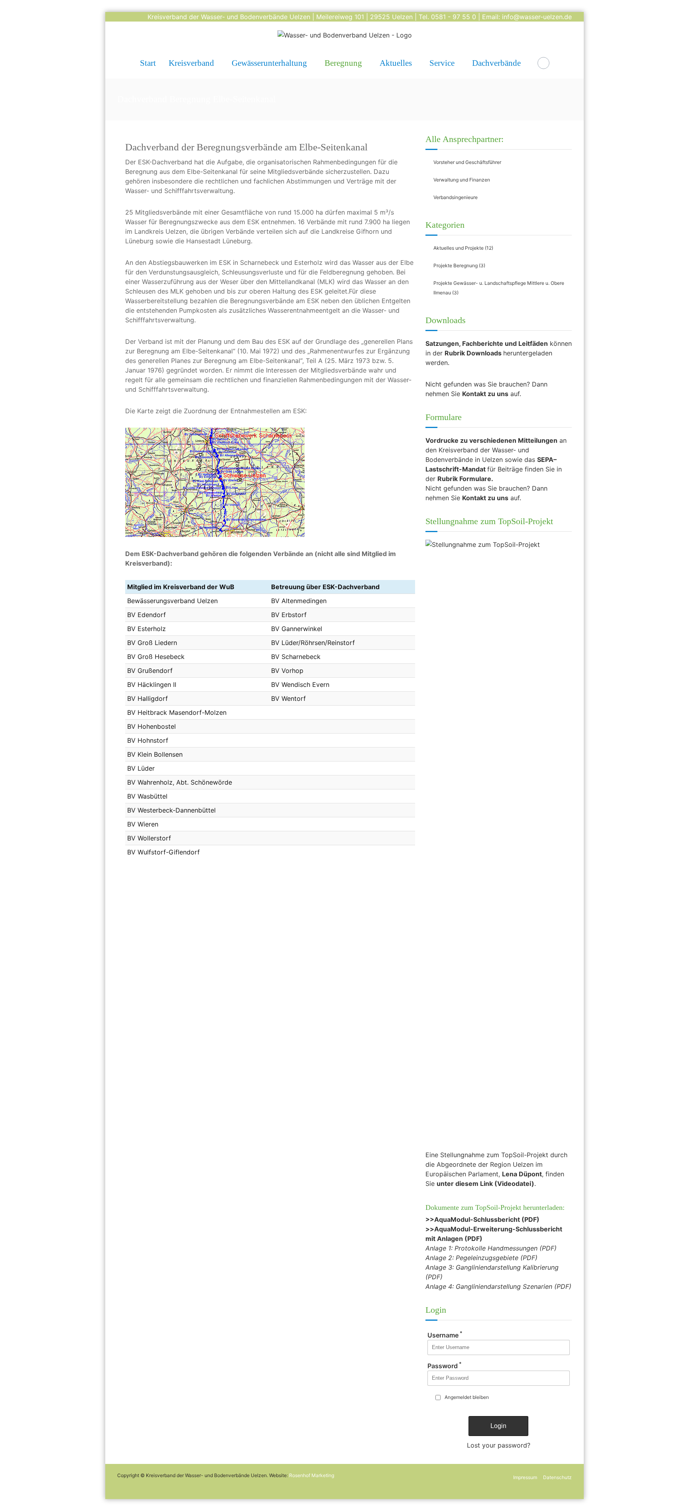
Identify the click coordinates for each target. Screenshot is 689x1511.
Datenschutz (557, 1477)
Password (444, 1366)
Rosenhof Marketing (311, 1475)
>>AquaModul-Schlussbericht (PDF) (482, 1219)
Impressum (525, 1477)
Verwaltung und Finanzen (461, 180)
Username (445, 1335)
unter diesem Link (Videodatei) (485, 1183)
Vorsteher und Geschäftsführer (467, 162)
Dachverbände (496, 63)
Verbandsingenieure (455, 197)
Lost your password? (498, 1445)
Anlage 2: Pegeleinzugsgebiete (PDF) (481, 1258)
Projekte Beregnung (455, 265)
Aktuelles (396, 63)
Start (148, 63)
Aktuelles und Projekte (458, 248)
